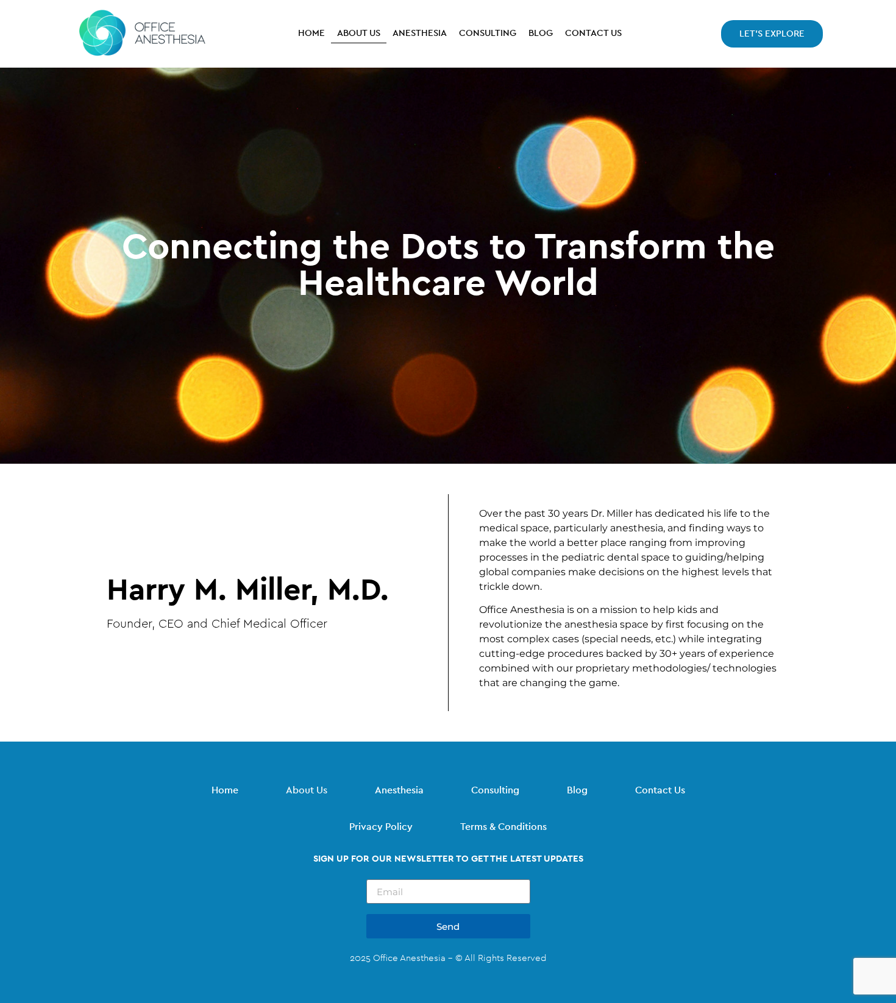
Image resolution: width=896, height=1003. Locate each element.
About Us (358, 33)
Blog (540, 33)
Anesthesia (420, 33)
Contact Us (593, 33)
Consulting (487, 33)
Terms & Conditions (503, 827)
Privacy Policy (381, 827)
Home (311, 33)
